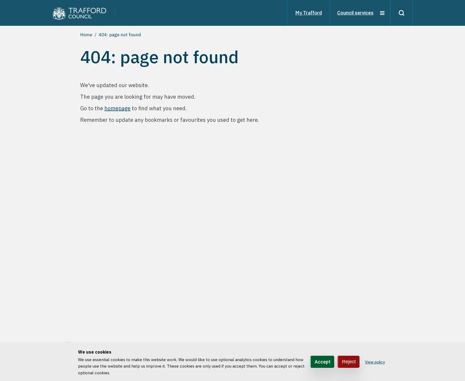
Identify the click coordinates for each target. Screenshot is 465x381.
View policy (375, 361)
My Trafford (308, 13)
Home (86, 35)
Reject (349, 361)
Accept (322, 361)
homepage (117, 108)
